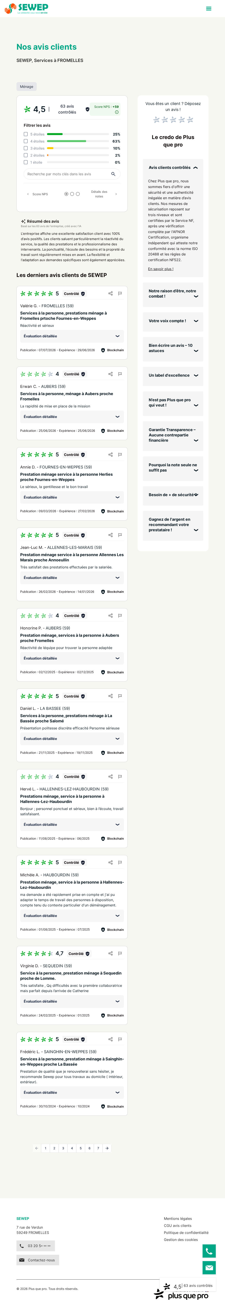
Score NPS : (106, 106)
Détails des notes (99, 194)
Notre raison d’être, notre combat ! (172, 293)
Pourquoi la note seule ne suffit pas (173, 467)
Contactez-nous (41, 1260)
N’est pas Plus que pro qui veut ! (170, 402)
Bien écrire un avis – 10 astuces (170, 348)
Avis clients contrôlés (170, 167)
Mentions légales (178, 1218)
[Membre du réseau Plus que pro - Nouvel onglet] (181, 1294)
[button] (208, 8)
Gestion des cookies (181, 1239)
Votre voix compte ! (167, 320)
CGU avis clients (177, 1225)
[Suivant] (107, 1148)
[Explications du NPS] (117, 111)
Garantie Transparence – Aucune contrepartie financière (172, 435)
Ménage (26, 86)
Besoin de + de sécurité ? (173, 494)
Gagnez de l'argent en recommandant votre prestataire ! (169, 524)
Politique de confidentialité (186, 1232)
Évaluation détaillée (40, 336)
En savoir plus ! (160, 269)
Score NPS (40, 194)
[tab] (66, 194)
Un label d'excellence (169, 375)
